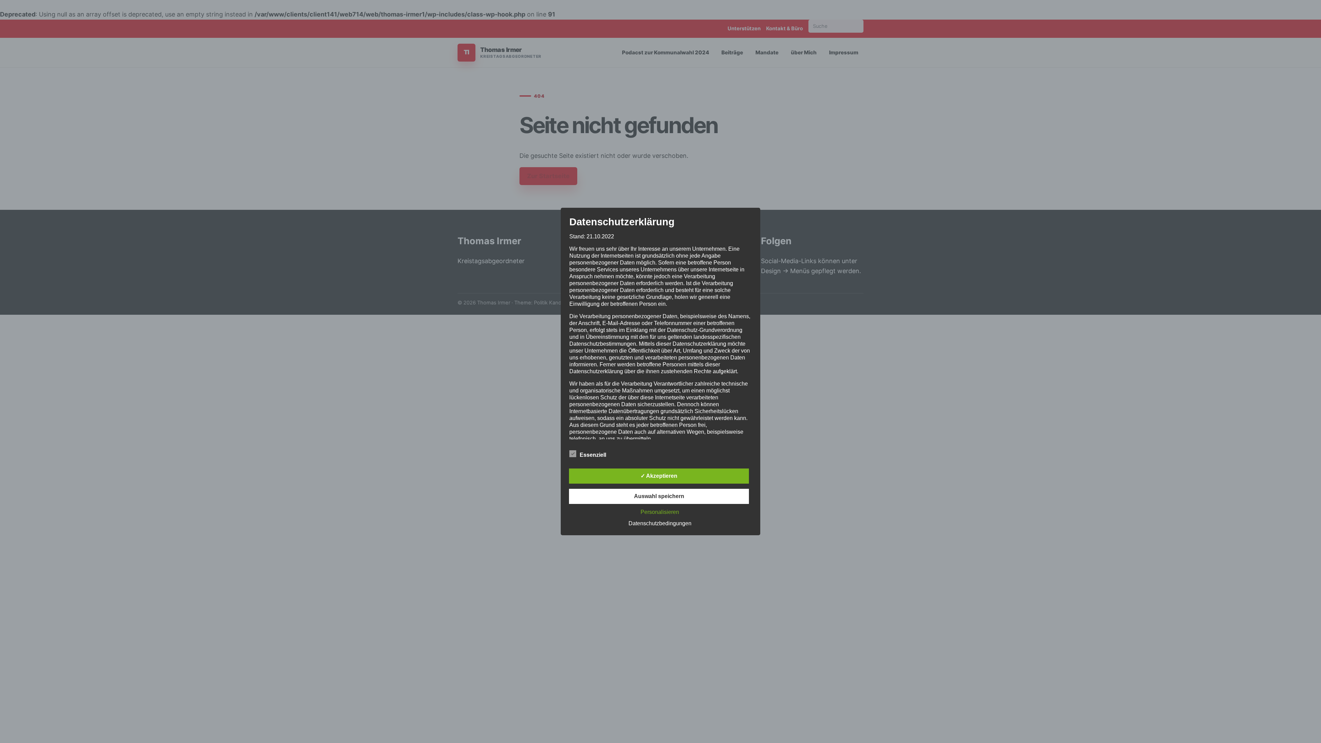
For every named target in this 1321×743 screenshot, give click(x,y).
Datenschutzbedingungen (660, 523)
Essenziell (593, 455)
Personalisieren (660, 512)
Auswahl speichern (659, 496)
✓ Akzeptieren (659, 476)
